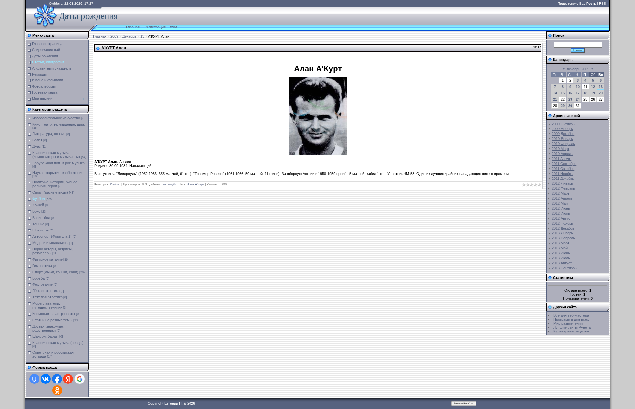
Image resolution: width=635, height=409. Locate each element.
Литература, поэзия (48, 134)
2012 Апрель (562, 198)
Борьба (38, 278)
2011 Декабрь (563, 178)
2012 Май (560, 203)
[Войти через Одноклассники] (57, 390)
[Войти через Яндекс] (68, 379)
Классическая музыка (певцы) (58, 343)
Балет (37, 140)
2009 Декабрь (563, 134)
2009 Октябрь (563, 124)
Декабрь (129, 36)
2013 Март (560, 243)
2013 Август (562, 263)
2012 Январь (562, 183)
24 (578, 99)
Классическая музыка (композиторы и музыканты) (56, 155)
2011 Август (562, 159)
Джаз (36, 146)
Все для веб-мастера (571, 315)
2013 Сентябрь (564, 268)
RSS (602, 3)
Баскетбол (41, 218)
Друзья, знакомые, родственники (48, 328)
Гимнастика (42, 266)
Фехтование (42, 284)
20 (601, 93)
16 (570, 93)
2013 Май (560, 248)
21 (555, 99)
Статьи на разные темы (52, 320)
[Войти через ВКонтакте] (46, 379)
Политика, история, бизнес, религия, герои (55, 184)
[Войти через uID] (34, 379)
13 (142, 36)
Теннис (38, 224)
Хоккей (38, 205)
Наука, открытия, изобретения (57, 173)
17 (578, 93)
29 (563, 106)
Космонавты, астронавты (53, 314)
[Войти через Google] (79, 379)
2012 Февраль (563, 188)
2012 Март (560, 193)
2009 (114, 36)
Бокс (36, 211)
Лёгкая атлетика (46, 291)
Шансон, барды (45, 336)
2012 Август (562, 218)
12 (593, 87)
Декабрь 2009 (578, 69)
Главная (133, 27)
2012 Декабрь (563, 228)
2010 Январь (562, 139)
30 (570, 106)
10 (578, 87)
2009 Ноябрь (562, 129)
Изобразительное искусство (56, 118)
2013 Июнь (561, 253)
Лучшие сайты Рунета (572, 327)
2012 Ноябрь (562, 223)
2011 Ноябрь (562, 174)
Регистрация (155, 27)
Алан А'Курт (195, 184)
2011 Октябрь (563, 169)
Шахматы (40, 230)
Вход (173, 27)
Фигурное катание (47, 259)
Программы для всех (571, 319)
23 (570, 99)
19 (593, 93)
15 (563, 93)
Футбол (38, 199)
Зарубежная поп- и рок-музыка (58, 163)
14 (555, 93)
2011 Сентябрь (564, 164)
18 (585, 93)
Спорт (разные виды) (50, 192)
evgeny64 (170, 184)
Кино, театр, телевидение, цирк (58, 124)
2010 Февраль (563, 144)
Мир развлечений (568, 323)
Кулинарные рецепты (571, 331)
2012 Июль (561, 213)
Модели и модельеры (50, 243)
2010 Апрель (562, 154)
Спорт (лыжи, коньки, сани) (55, 272)
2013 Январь (562, 233)
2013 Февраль (563, 238)
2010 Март (560, 149)
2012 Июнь (561, 208)
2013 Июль (561, 258)
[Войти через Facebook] (57, 379)
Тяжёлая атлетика (47, 297)
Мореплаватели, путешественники (47, 305)
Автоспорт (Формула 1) (52, 236)
